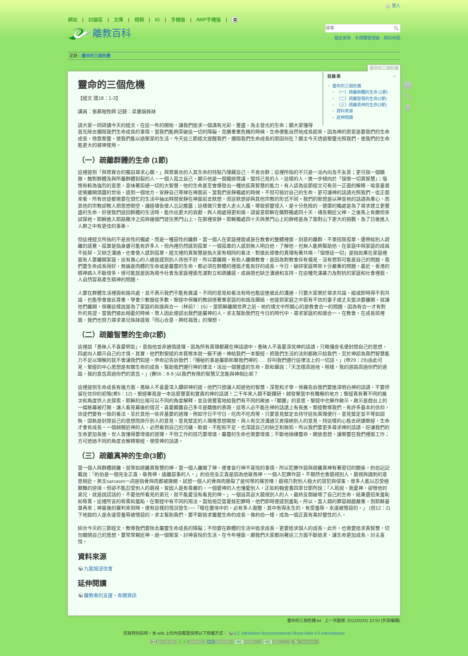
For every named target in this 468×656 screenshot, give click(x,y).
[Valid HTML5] (248, 641)
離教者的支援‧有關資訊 (110, 595)
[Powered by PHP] (220, 641)
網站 (72, 19)
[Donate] (191, 641)
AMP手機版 (208, 19)
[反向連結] (408, 96)
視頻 (139, 19)
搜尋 (397, 28)
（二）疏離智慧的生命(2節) (361, 98)
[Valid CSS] (277, 641)
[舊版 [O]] (408, 85)
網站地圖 (392, 38)
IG (157, 19)
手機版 (178, 19)
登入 (396, 5)
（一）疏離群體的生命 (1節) (362, 92)
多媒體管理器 (367, 38)
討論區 (95, 19)
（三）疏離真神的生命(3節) (361, 105)
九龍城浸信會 (98, 568)
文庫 (118, 19)
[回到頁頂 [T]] (408, 107)
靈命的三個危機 (96, 55)
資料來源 (344, 111)
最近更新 (342, 38)
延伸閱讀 (344, 117)
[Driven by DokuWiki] (305, 641)
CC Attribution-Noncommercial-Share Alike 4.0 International (289, 633)
